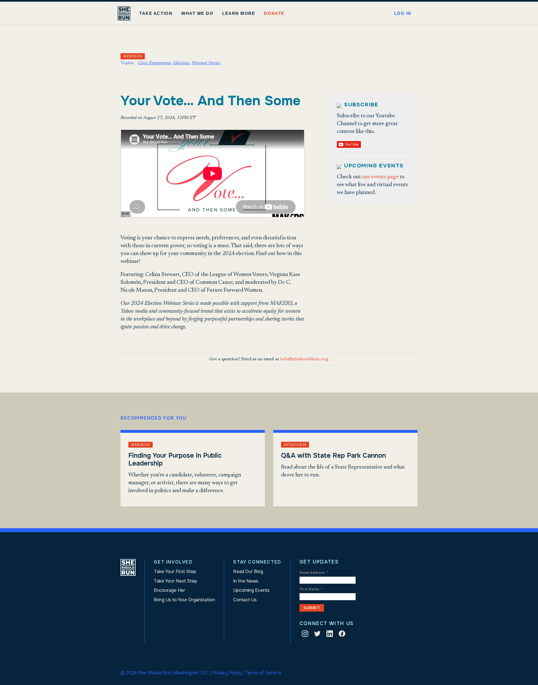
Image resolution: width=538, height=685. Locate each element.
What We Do (197, 13)
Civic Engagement (154, 63)
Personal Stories (206, 63)
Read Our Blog (248, 571)
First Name (311, 589)
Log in (402, 13)
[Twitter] (317, 634)
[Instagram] (305, 634)
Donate (274, 13)
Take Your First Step (175, 571)
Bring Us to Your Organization (184, 600)
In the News (245, 581)
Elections (181, 63)
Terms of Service (263, 673)
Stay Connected (257, 562)
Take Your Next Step (175, 581)
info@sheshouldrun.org (304, 359)
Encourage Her (169, 590)
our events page (380, 177)
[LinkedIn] (329, 634)
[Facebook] (342, 634)
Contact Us (245, 600)
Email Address (314, 573)
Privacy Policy (227, 673)
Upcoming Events (251, 590)
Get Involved (173, 562)
